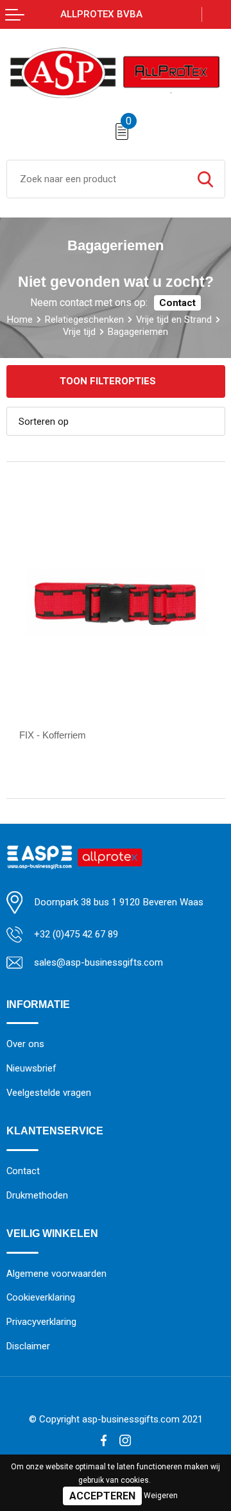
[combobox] (96, 179)
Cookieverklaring (40, 1297)
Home (20, 319)
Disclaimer (28, 1346)
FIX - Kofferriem (52, 735)
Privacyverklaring (41, 1321)
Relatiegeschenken (84, 319)
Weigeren (161, 1495)
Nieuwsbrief (31, 1068)
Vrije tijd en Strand (174, 319)
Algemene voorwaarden (56, 1273)
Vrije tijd (79, 331)
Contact (177, 303)
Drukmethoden (37, 1195)
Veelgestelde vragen (48, 1092)
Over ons (25, 1044)
